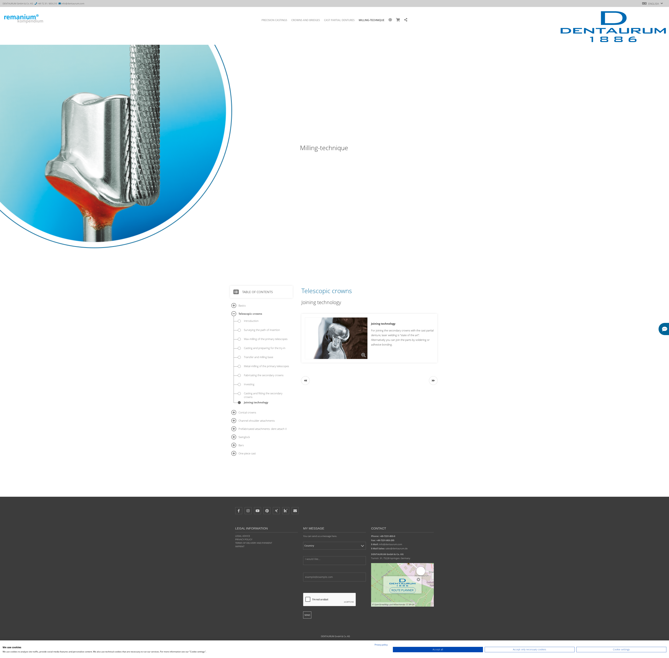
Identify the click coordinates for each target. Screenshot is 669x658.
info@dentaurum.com (72, 3)
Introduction (251, 321)
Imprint (239, 546)
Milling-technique (371, 20)
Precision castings (274, 20)
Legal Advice (242, 535)
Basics (242, 305)
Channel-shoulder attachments (257, 420)
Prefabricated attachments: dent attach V (263, 429)
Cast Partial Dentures (339, 20)
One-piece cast (247, 453)
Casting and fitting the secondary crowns (263, 395)
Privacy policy (243, 539)
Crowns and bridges (305, 20)
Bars (241, 445)
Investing (249, 384)
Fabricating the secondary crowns (263, 375)
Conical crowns (247, 412)
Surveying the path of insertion (262, 330)
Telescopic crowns (250, 313)
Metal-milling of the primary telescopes (266, 366)
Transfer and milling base (258, 357)
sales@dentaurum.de (396, 548)
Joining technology (256, 402)
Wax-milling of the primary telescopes (265, 339)
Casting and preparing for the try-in (264, 348)
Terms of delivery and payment (253, 542)
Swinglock (244, 437)
